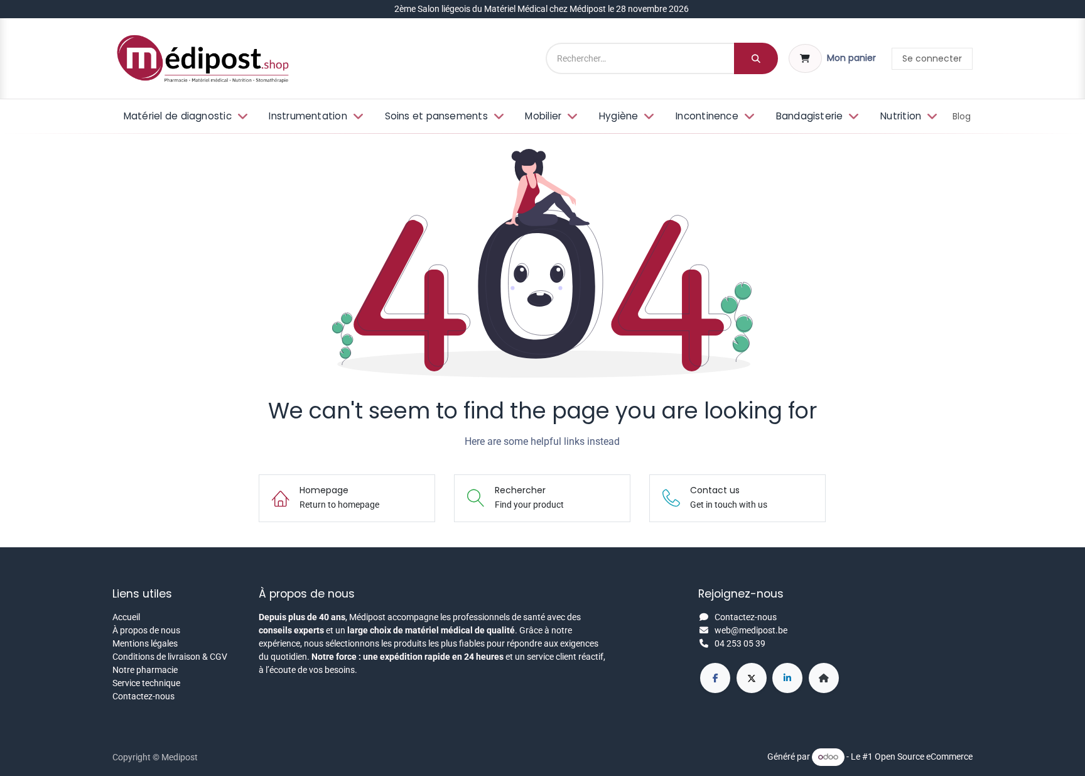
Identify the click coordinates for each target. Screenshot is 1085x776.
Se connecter (932, 58)
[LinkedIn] (787, 678)
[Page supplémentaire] (824, 678)
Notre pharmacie (145, 670)
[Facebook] (715, 678)
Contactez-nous (143, 696)
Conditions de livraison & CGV (169, 657)
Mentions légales (145, 643)
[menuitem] (184, 116)
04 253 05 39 (740, 643)
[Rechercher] (756, 58)
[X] (752, 678)
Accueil (126, 617)
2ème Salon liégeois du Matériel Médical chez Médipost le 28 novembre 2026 (542, 9)
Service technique (146, 683)
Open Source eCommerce (924, 756)
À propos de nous (146, 630)
